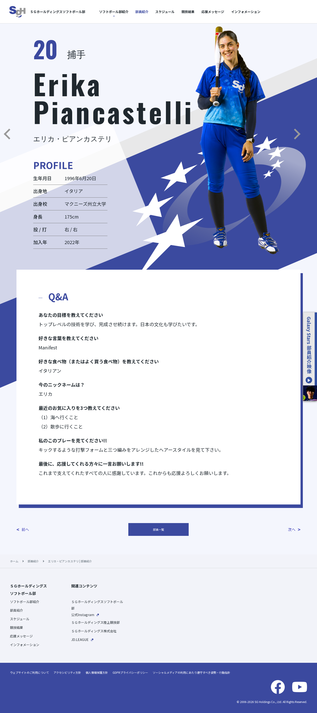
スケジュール (165, 11)
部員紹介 (141, 11)
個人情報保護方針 (97, 672)
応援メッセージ (212, 11)
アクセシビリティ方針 (67, 672)
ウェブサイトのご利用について (29, 672)
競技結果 (187, 11)
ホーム (14, 561)
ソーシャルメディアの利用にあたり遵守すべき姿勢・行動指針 (191, 672)
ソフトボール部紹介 (113, 11)
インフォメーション (245, 11)
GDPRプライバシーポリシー (130, 672)
